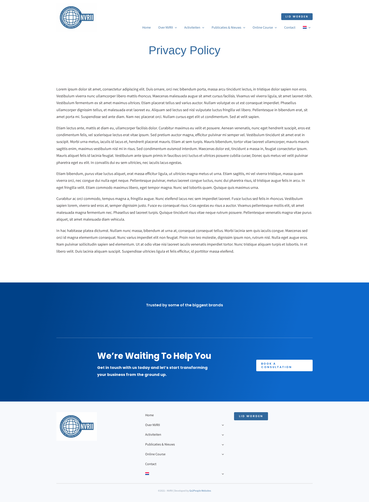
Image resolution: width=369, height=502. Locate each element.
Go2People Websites (200, 490)
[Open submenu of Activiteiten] (222, 435)
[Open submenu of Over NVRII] (222, 425)
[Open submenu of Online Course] (222, 454)
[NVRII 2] (76, 5)
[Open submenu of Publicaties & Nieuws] (222, 444)
